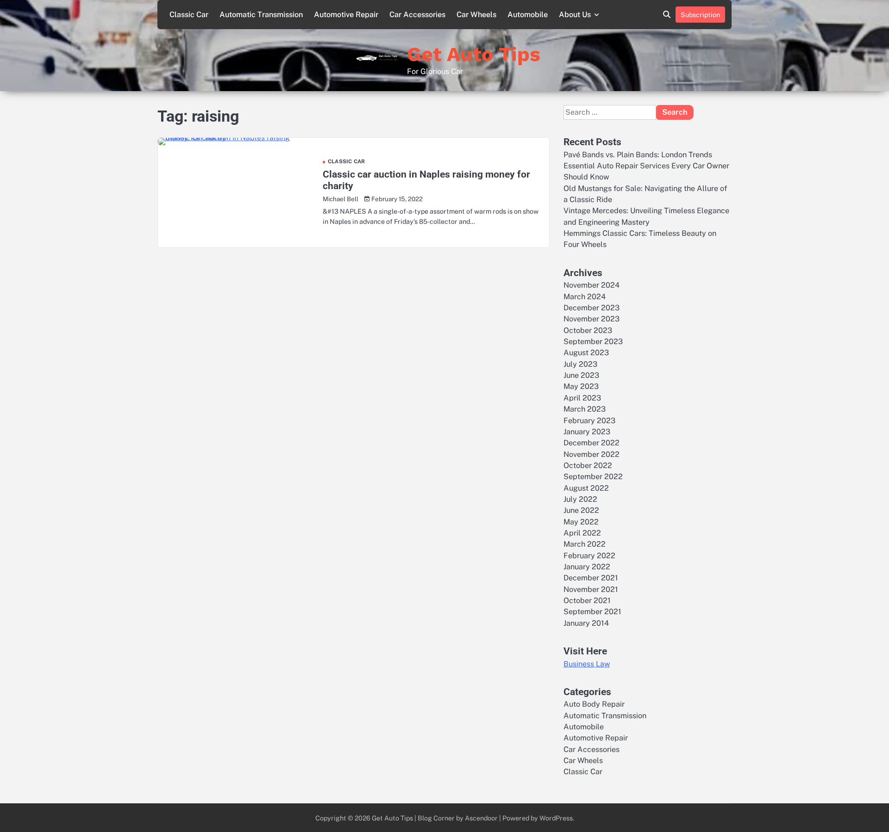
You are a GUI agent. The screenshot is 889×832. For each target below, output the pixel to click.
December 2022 (591, 442)
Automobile (527, 14)
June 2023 (581, 375)
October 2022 (587, 465)
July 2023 (580, 364)
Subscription (700, 14)
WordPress (556, 818)
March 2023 (584, 409)
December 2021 (590, 577)
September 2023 (593, 341)
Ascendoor (481, 818)
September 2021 (592, 611)
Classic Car (188, 14)
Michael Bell (340, 199)
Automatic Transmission (261, 14)
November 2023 (591, 318)
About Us (575, 14)
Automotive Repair (346, 14)
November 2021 (590, 589)
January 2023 (586, 431)
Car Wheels (476, 14)
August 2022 (586, 488)
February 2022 (589, 555)
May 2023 (581, 386)
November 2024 (591, 285)
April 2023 (582, 398)
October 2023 (587, 330)
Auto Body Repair (594, 704)
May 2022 (581, 522)
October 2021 (587, 600)
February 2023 (589, 420)
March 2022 (584, 544)
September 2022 (593, 476)
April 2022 (582, 533)
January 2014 (586, 623)
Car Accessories (417, 14)
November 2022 (591, 454)
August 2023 (586, 352)
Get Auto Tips (473, 54)
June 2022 (581, 510)
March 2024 (584, 296)
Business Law (586, 663)
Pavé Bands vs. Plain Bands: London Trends (637, 154)
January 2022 (586, 566)
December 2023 (591, 307)
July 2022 (580, 499)
